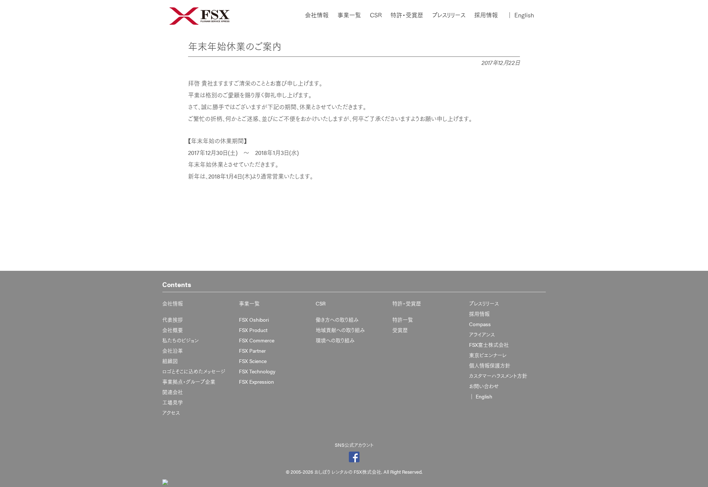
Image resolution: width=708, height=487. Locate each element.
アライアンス (482, 334)
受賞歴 (400, 330)
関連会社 (172, 392)
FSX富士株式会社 (489, 344)
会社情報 (317, 15)
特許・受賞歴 (407, 15)
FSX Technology (257, 371)
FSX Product (253, 330)
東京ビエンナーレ (487, 355)
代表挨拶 (172, 319)
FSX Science (253, 361)
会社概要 (172, 330)
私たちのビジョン (180, 340)
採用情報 (486, 15)
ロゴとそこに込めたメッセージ (193, 371)
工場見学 (172, 402)
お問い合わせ (484, 386)
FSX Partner (252, 350)
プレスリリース (448, 15)
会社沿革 (172, 350)
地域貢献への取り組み (340, 330)
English (520, 15)
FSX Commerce (256, 340)
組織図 (170, 361)
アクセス (171, 412)
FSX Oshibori (254, 319)
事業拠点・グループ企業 (188, 381)
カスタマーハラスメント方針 (498, 375)
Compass (480, 324)
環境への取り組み (335, 340)
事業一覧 (349, 15)
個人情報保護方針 (489, 365)
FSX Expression (256, 381)
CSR (376, 15)
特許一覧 (402, 319)
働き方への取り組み (337, 319)
